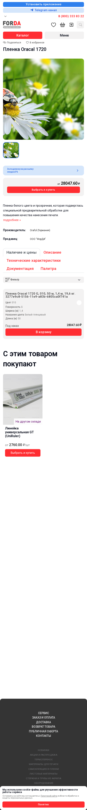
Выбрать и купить (43, 189)
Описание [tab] (52, 252)
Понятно (43, 804)
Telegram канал (46, 10)
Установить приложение (43, 4)
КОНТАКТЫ (43, 735)
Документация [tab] (20, 268)
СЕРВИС (43, 713)
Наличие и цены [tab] (21, 252)
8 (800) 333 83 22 (71, 16)
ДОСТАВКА (43, 722)
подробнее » (12, 220)
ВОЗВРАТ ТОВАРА (43, 726)
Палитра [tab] (48, 268)
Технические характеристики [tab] (33, 260)
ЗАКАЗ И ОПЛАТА (43, 717)
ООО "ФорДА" (38, 239)
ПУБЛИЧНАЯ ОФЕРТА (43, 731)
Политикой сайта (49, 796)
